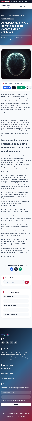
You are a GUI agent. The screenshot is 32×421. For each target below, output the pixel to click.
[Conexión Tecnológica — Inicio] (6, 6)
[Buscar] (25, 6)
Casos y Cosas (5, 371)
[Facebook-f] (3, 342)
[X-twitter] (15, 342)
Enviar (16, 404)
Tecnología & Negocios (7, 378)
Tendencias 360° (5, 376)
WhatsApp (22, 87)
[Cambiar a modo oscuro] (21, 6)
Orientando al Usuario (7, 373)
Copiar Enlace (29, 87)
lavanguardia (10, 256)
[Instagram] (11, 342)
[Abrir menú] (29, 6)
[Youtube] (7, 342)
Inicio (3, 15)
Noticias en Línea (13, 15)
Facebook (7, 87)
